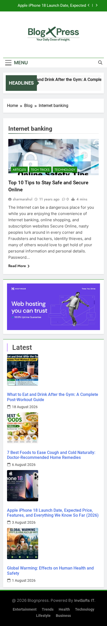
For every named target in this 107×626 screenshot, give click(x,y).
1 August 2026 (24, 580)
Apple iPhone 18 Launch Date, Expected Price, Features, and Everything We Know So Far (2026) (48, 6)
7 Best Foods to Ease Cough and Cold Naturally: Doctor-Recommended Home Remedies (51, 455)
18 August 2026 (25, 407)
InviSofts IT (84, 600)
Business (63, 616)
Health (64, 609)
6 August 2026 (24, 465)
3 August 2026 (24, 522)
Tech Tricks (40, 169)
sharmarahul (22, 199)
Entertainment (25, 609)
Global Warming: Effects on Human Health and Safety (50, 571)
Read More (17, 265)
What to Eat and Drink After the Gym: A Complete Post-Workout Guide (52, 397)
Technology (65, 169)
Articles (19, 169)
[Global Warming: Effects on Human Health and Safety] (53, 543)
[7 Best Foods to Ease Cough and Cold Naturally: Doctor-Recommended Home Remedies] (53, 428)
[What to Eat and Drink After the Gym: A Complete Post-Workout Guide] (53, 369)
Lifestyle (43, 616)
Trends (48, 609)
